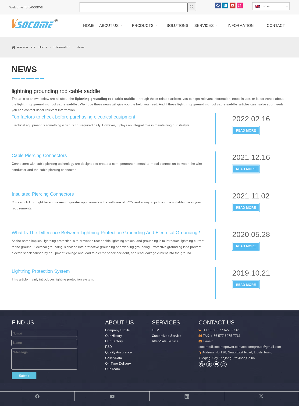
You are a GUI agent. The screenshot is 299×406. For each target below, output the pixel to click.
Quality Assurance (118, 352)
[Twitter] (261, 396)
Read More (246, 130)
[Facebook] (218, 5)
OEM (155, 330)
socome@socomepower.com (220, 347)
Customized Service (166, 336)
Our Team (112, 369)
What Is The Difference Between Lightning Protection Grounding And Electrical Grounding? (106, 232)
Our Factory (114, 341)
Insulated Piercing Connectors (43, 194)
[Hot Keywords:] (192, 7)
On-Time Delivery (118, 363)
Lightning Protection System (41, 271)
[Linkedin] (225, 5)
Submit (24, 375)
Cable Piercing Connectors (39, 155)
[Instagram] (240, 5)
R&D (108, 347)
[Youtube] (232, 5)
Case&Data (113, 358)
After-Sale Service (165, 341)
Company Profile (117, 330)
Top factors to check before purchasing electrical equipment (73, 116)
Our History (113, 336)
